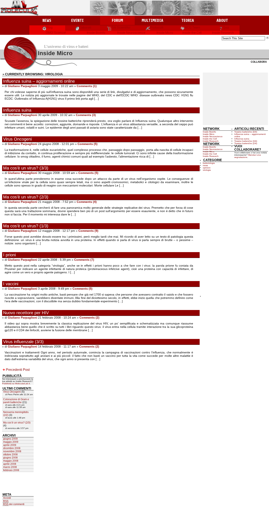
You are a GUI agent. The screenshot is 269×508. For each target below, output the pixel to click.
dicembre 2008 (11, 448)
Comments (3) (86, 115)
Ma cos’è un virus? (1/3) (25, 226)
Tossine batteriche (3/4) (245, 141)
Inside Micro (165, 33)
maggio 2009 (10, 441)
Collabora (259, 61)
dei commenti (13, 504)
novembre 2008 (12, 451)
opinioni (206, 168)
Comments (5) (88, 144)
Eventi (77, 20)
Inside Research (223, 33)
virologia (207, 170)
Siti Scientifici (121, 27)
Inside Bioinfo (96, 33)
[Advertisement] (235, 99)
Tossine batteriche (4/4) (245, 132)
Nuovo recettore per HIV (26, 312)
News (46, 20)
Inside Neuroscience (131, 33)
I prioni (9, 255)
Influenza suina (17, 110)
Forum (117, 20)
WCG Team (192, 27)
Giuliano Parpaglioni (22, 86)
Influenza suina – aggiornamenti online (39, 81)
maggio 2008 (10, 460)
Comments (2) (89, 317)
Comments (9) (88, 230)
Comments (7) (84, 259)
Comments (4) (87, 201)
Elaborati (85, 27)
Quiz (226, 27)
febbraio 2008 (11, 470)
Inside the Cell (192, 33)
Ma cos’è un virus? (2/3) (25, 197)
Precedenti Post (18, 369)
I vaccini (10, 283)
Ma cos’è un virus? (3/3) (25, 168)
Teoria (187, 20)
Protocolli (156, 27)
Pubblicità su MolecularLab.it (16, 383)
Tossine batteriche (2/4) (245, 143)
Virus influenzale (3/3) (23, 341)
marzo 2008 (10, 467)
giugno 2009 (10, 438)
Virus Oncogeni (17, 139)
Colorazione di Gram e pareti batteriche (16, 401)
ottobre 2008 (10, 454)
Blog (49, 27)
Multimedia (152, 20)
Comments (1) (87, 86)
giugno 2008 (10, 457)
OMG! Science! (56, 33)
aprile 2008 (9, 463)
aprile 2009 (9, 445)
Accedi (7, 497)
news (205, 165)
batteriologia (209, 163)
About (222, 20)
